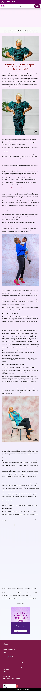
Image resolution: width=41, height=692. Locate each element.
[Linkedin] (10, 1)
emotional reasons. (7, 467)
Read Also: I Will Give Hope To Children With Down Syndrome (13, 187)
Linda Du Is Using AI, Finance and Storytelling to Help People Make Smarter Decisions (16, 595)
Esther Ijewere (27, 62)
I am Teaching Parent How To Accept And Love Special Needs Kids (18, 500)
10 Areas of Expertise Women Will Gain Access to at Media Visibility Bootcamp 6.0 (16, 585)
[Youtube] (14, 1)
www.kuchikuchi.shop (31, 328)
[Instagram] (9, 1)
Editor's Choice (15, 62)
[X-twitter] (12, 1)
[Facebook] (7, 1)
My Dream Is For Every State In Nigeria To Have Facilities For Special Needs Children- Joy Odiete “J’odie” (20, 67)
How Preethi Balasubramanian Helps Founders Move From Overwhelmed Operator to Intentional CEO (19, 592)
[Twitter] (7, 657)
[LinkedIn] (9, 657)
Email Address (5, 682)
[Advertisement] (20, 19)
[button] (20, 6)
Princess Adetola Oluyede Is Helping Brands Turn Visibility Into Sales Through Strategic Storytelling (19, 598)
